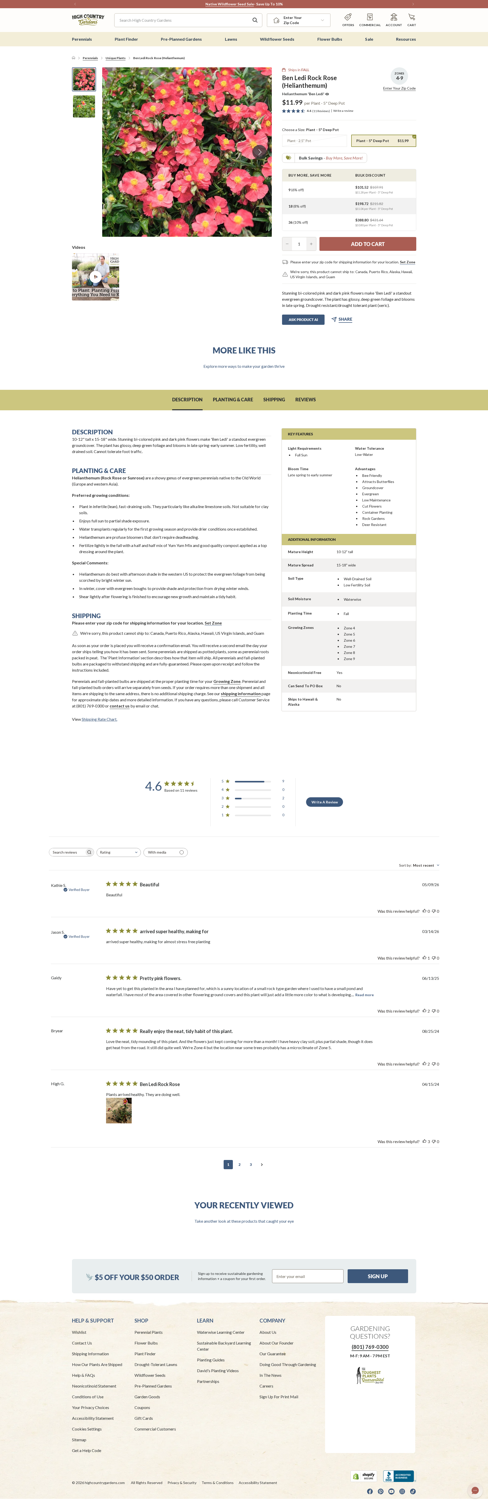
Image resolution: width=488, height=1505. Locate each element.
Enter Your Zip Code (399, 88)
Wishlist (79, 1332)
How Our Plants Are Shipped (97, 1364)
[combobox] (119, 852)
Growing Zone (227, 681)
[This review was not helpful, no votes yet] (433, 911)
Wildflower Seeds (149, 1375)
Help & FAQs (83, 1375)
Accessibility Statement (93, 1418)
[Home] (73, 58)
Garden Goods (147, 1396)
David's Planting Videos (218, 1370)
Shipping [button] (274, 399)
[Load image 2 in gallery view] (84, 106)
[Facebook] (370, 1491)
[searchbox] (67, 852)
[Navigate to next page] (262, 1164)
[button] (411, 20)
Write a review (343, 110)
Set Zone (407, 262)
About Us (267, 1332)
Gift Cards (143, 1418)
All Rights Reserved (146, 1482)
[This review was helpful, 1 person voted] (424, 958)
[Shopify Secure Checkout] (363, 1476)
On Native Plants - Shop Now (258, 4)
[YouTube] (391, 1491)
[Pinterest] (380, 1491)
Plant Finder (145, 1353)
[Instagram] (402, 1491)
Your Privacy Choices (90, 1407)
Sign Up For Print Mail (278, 1396)
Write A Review (325, 802)
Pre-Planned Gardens (153, 1385)
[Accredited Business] (399, 1476)
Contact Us (82, 1342)
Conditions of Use (87, 1396)
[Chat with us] (475, 1490)
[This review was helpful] (424, 1011)
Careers (266, 1385)
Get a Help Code (86, 1450)
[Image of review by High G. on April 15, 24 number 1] (119, 1110)
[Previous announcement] (75, 4)
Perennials (90, 58)
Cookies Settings (87, 1428)
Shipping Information (90, 1353)
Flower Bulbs (146, 1342)
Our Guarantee (272, 1353)
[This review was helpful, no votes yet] (424, 911)
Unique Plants (115, 58)
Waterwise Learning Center (221, 1332)
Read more (364, 995)
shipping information (241, 693)
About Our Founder (276, 1342)
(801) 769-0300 (370, 1347)
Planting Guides (211, 1359)
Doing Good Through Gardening (287, 1364)
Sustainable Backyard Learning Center (224, 1345)
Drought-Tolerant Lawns (155, 1364)
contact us (120, 705)
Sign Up (378, 1276)
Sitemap (79, 1439)
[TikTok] (413, 1491)
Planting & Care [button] (233, 399)
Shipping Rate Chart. (99, 719)
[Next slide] (259, 152)
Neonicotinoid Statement (94, 1385)
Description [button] (187, 399)
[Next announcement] (413, 4)
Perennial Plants (148, 1332)
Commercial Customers (155, 1428)
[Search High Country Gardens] (255, 20)
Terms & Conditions (218, 1482)
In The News (270, 1375)
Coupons (142, 1407)
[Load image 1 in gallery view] (84, 79)
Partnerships (208, 1381)
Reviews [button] (305, 399)
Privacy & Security (182, 1482)
